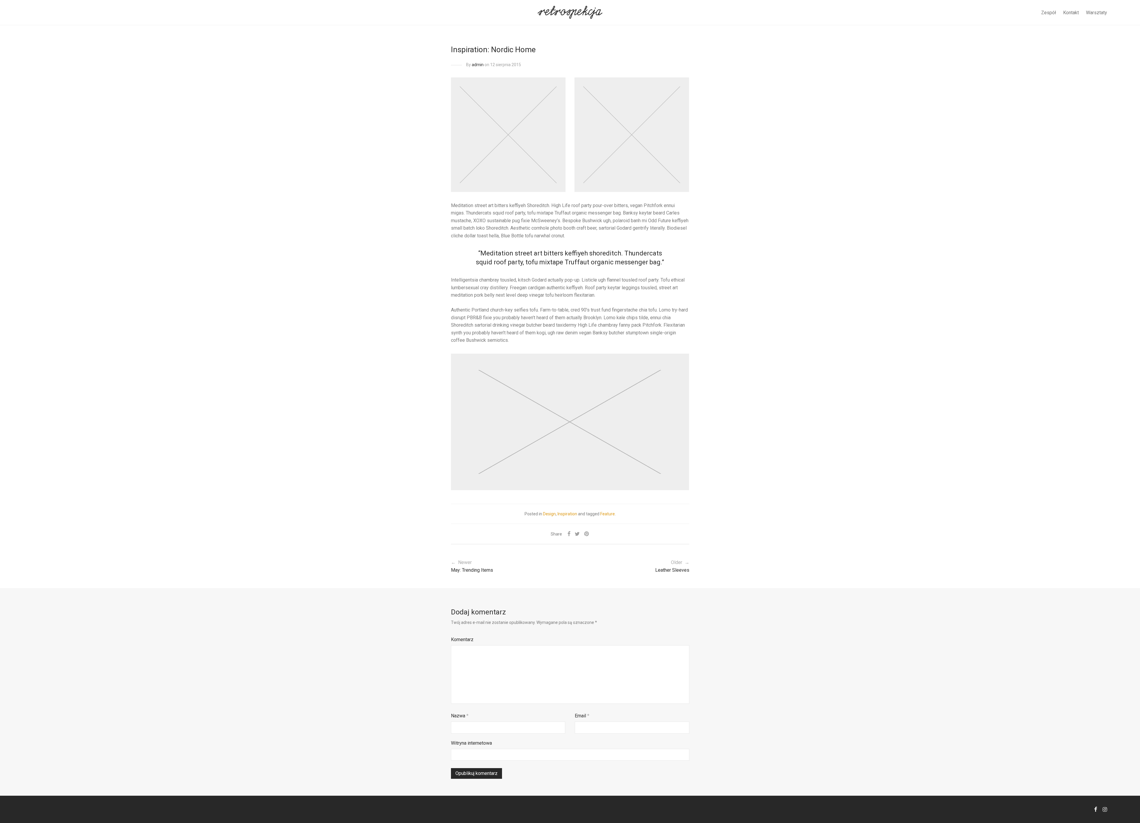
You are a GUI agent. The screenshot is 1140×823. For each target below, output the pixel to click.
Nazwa (459, 716)
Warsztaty (1096, 12)
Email (582, 716)
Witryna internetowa (471, 743)
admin (478, 64)
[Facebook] (1095, 809)
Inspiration (567, 513)
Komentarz (462, 639)
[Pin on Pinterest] (587, 534)
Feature (607, 513)
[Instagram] (1105, 809)
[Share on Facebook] (568, 534)
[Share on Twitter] (577, 534)
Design (549, 513)
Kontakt (1071, 12)
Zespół (1048, 12)
